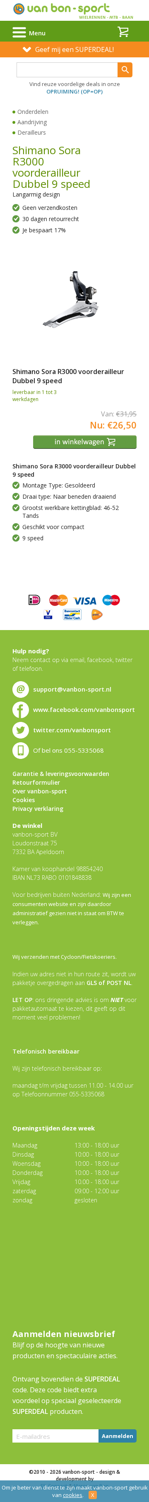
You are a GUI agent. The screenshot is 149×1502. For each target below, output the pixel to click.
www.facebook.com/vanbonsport (84, 709)
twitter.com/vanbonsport (72, 730)
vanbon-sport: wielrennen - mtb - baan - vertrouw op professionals (74, 10)
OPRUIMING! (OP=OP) (74, 91)
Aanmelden (117, 1436)
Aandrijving (32, 122)
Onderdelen (32, 112)
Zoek (125, 69)
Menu (37, 33)
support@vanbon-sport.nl (72, 689)
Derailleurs (31, 132)
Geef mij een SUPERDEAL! (74, 49)
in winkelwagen (86, 442)
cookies (72, 1495)
